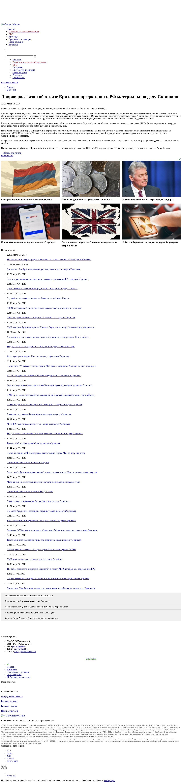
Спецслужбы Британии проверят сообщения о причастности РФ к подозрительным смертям (52, 472)
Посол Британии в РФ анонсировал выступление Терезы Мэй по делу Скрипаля (46, 453)
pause (9, 753)
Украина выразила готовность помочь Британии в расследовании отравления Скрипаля (49, 385)
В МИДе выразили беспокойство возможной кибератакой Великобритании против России (51, 395)
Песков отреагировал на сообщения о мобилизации (29, 612)
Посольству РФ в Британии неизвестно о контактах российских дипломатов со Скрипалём (51, 588)
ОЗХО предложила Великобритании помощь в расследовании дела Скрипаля (44, 404)
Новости (11, 29)
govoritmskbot (18, 646)
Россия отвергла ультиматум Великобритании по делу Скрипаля (38, 501)
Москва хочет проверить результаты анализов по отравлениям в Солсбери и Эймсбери (49, 259)
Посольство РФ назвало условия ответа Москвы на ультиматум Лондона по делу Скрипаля (51, 366)
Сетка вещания (16, 42)
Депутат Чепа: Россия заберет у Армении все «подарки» (31, 618)
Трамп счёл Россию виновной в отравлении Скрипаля (33, 443)
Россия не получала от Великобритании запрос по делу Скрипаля (39, 414)
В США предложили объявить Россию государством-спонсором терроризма (44, 375)
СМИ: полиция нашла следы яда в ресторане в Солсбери (34, 559)
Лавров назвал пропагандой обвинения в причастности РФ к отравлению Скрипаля (48, 578)
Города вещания (9, 706)
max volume (12, 761)
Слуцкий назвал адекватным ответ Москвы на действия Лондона (39, 298)
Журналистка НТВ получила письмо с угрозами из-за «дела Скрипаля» (41, 520)
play (9, 750)
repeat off (11, 775)
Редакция (13, 44)
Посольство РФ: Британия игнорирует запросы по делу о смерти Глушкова (43, 269)
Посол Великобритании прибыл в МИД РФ (28, 462)
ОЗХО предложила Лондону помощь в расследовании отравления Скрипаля (44, 308)
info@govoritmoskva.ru (25, 651)
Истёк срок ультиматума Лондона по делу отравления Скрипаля (38, 356)
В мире (10, 87)
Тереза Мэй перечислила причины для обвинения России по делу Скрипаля (44, 540)
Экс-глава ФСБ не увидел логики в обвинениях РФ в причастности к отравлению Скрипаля (52, 530)
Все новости (7, 155)
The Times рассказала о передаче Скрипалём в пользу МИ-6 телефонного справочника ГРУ (51, 569)
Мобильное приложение (19, 677)
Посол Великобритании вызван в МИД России (30, 491)
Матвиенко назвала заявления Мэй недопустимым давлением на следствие (43, 482)
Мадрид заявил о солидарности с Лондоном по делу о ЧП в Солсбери (41, 346)
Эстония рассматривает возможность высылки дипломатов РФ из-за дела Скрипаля (47, 279)
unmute (10, 758)
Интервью (13, 37)
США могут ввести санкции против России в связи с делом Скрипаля (41, 317)
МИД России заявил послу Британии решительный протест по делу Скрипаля (45, 433)
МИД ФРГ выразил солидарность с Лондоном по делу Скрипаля (38, 424)
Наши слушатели (9, 711)
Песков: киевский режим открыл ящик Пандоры (27, 601)
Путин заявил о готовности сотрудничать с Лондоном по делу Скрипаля (42, 288)
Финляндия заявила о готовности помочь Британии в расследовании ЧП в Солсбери (48, 337)
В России (11, 90)
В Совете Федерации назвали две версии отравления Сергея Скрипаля (41, 511)
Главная (5, 82)
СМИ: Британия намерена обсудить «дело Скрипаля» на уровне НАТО (41, 549)
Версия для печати (12, 153)
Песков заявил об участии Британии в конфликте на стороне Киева (36, 607)
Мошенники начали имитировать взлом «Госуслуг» (29, 595)
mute (9, 756)
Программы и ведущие (20, 39)
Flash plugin (109, 780)
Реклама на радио (9, 701)
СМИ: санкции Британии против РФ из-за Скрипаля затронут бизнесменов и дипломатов (50, 327)
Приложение (19, 77)
